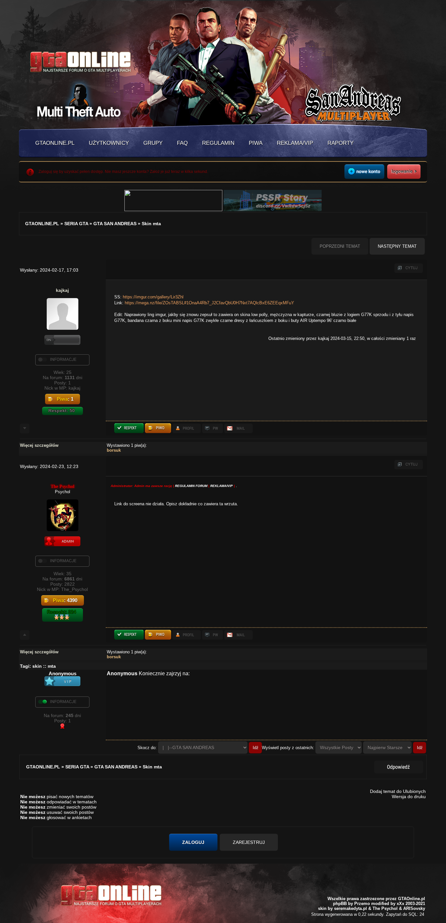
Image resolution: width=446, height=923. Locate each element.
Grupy (153, 143)
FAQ (182, 143)
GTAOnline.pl (411, 898)
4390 (72, 600)
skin (37, 666)
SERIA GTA (76, 223)
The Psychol (62, 486)
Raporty (340, 143)
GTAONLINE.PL (54, 143)
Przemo (362, 903)
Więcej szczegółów (39, 445)
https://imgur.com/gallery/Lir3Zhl (153, 296)
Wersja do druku (409, 796)
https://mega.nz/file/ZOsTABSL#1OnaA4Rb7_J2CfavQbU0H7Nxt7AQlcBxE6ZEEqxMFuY (209, 302)
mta (52, 666)
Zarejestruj (249, 842)
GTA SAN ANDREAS (114, 223)
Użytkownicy (109, 143)
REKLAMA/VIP (221, 486)
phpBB (340, 903)
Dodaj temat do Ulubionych (398, 791)
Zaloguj (193, 842)
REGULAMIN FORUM (191, 486)
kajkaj (62, 290)
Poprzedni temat (340, 246)
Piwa (256, 143)
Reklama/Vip (295, 143)
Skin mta (151, 223)
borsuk (114, 450)
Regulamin (218, 143)
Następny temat (397, 246)
